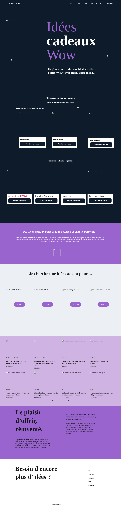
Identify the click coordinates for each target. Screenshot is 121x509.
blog (102, 3)
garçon (35, 445)
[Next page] (68, 400)
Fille (89, 481)
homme (47, 443)
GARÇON (75, 304)
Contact (110, 3)
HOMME (19, 304)
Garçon (94, 3)
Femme (70, 3)
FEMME (47, 304)
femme (20, 445)
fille (86, 3)
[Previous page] (52, 400)
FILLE (103, 304)
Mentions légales (56, 504)
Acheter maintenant (32, 144)
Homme (78, 3)
